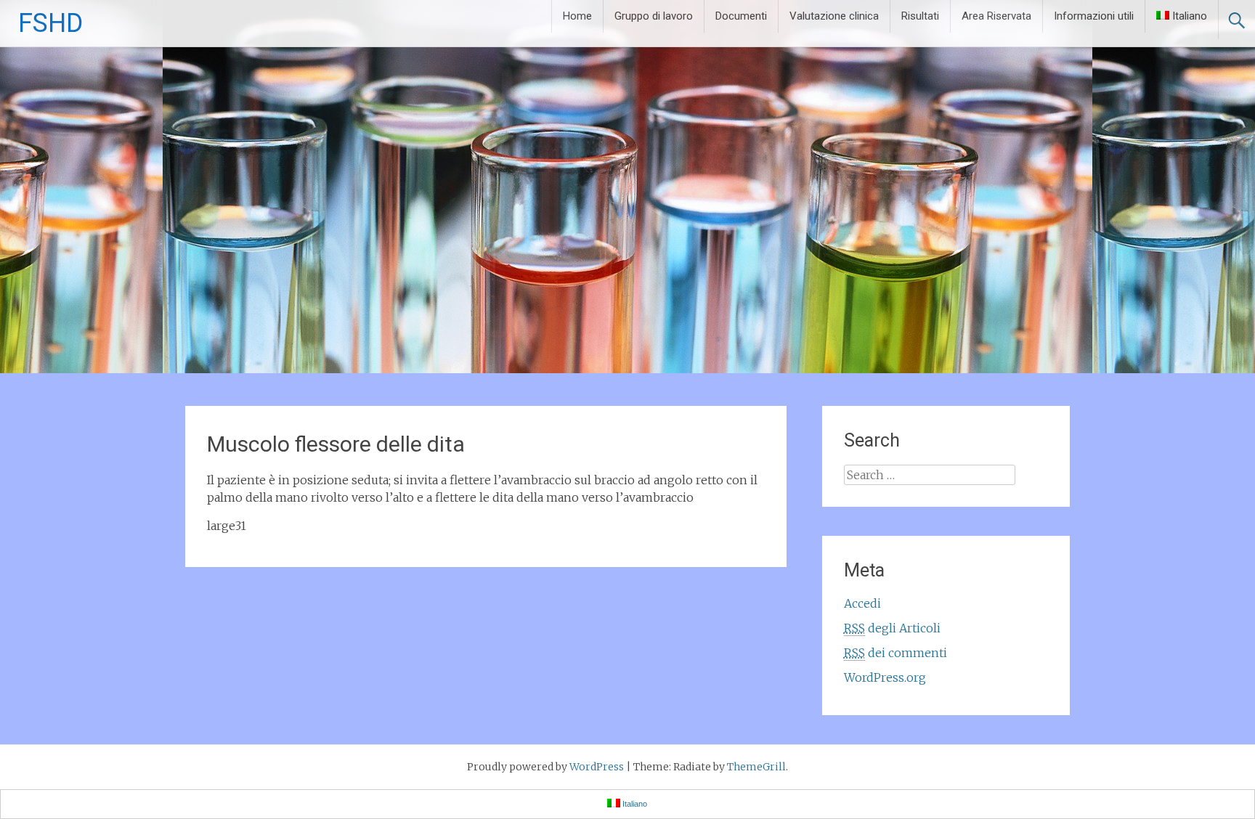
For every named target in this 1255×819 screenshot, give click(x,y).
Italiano (1189, 16)
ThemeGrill (756, 766)
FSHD (50, 23)
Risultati (920, 16)
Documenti (741, 16)
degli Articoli (892, 628)
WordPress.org (885, 677)
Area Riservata (996, 16)
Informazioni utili (1094, 16)
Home (577, 16)
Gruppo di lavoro (653, 16)
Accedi (862, 603)
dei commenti (895, 652)
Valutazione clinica (834, 16)
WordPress (596, 766)
